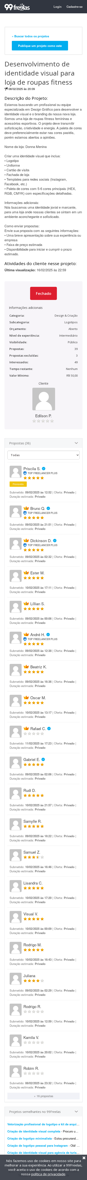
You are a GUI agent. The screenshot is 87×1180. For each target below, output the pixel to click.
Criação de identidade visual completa (33, 1131)
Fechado (43, 293)
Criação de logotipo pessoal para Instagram (37, 1145)
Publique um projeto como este (40, 46)
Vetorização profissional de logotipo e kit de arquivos (44, 1124)
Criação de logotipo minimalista (29, 1138)
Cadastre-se (74, 6)
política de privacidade (48, 1174)
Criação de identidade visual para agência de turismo (44, 1152)
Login (58, 6)
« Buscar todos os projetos (30, 36)
